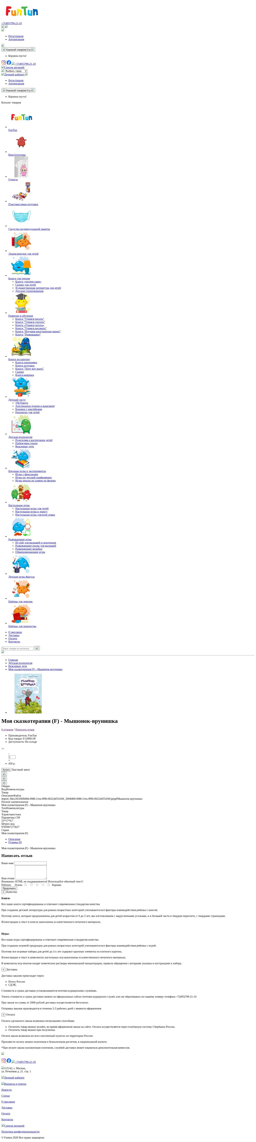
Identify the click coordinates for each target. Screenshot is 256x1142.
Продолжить (9, 888)
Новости (6, 1089)
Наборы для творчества (22, 626)
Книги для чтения (19, 278)
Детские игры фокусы (21, 576)
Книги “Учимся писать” (29, 318)
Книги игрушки (24, 365)
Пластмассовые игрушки (23, 204)
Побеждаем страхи (26, 443)
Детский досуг (17, 399)
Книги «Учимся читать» (29, 325)
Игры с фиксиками (26, 474)
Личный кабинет (14, 1077)
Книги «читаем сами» (28, 281)
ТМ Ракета (21, 402)
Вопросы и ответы (15, 1083)
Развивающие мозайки (28, 548)
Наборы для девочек (20, 601)
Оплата (12, 638)
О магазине (15, 632)
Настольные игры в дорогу (31, 511)
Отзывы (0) (15, 842)
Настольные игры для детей (32, 508)
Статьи (5, 1095)
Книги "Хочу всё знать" (29, 368)
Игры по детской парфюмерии (33, 477)
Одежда (13, 179)
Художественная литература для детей (38, 287)
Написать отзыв (24, 729)
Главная (13, 659)
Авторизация (16, 39)
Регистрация (15, 36)
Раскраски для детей (27, 412)
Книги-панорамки (26, 362)
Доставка (13, 635)
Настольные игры (19, 505)
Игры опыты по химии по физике (35, 480)
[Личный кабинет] (2, 30)
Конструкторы (17, 154)
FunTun (12, 130)
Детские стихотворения (29, 291)
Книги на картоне (19, 359)
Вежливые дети (24, 446)
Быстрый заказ (21, 769)
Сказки (19, 371)
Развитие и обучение (20, 315)
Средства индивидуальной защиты (29, 229)
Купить (6, 769)
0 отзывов (7, 729)
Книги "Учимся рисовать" (31, 328)
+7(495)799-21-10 (11, 23)
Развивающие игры (20, 539)
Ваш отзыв (7, 878)
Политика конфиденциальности (20, 1131)
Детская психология (20, 437)
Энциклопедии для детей (23, 253)
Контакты (14, 641)
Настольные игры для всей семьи (35, 514)
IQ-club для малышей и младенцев (35, 542)
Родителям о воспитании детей (33, 440)
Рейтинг (6, 884)
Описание (14, 839)
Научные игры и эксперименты (27, 471)
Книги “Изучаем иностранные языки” (38, 331)
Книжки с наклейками (28, 409)
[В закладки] (2, 748)
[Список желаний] (2, 45)
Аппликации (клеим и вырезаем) (35, 406)
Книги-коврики (24, 375)
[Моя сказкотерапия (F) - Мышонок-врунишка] (28, 712)
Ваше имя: (7, 863)
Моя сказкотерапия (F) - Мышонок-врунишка (35, 669)
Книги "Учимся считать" (30, 322)
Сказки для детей (25, 284)
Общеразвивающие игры (30, 552)
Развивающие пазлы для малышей (35, 545)
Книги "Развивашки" (28, 334)
